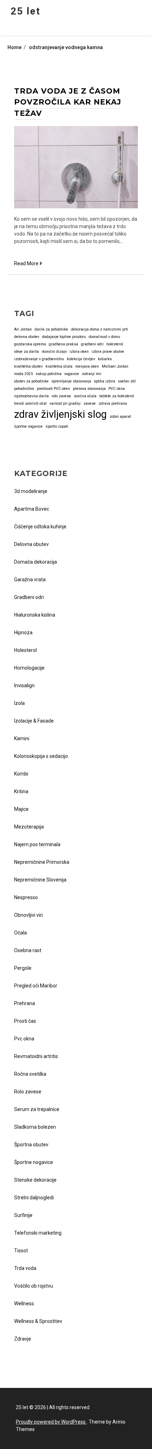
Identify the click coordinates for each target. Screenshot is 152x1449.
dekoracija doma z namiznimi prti (99, 329)
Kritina (21, 791)
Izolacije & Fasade (34, 721)
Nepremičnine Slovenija (40, 880)
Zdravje (22, 1339)
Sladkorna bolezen (35, 1127)
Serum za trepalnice (36, 1109)
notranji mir (91, 374)
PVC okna (117, 388)
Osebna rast (27, 950)
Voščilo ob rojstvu (33, 1286)
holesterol (114, 344)
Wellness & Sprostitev (38, 1321)
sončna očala (85, 396)
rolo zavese (61, 396)
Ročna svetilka (30, 1074)
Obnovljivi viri (28, 915)
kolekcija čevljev (81, 359)
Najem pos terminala (37, 844)
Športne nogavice (33, 1162)
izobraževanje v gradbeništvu (39, 359)
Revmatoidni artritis (36, 1056)
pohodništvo (24, 388)
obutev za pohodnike (31, 381)
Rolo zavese (27, 1091)
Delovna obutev (31, 544)
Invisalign (24, 685)
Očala (20, 933)
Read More (28, 263)
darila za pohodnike (51, 329)
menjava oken (87, 366)
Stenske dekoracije (35, 1180)
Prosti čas (25, 1021)
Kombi (21, 774)
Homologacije (29, 668)
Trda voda (25, 1268)
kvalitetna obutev (28, 366)
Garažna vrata (30, 579)
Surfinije (23, 1215)
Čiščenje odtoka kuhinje (40, 526)
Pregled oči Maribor (35, 985)
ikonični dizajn (54, 351)
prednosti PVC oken (53, 388)
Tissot (21, 1250)
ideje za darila (26, 351)
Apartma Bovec (31, 509)
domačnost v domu (104, 336)
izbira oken (79, 351)
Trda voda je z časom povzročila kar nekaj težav (67, 102)
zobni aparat (120, 416)
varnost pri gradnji (65, 403)
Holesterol (25, 650)
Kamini (21, 738)
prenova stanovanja (89, 388)
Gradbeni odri (29, 597)
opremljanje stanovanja (71, 381)
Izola (19, 703)
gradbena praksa (63, 344)
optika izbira (104, 381)
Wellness (24, 1303)
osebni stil (127, 381)
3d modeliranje (30, 491)
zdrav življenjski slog (60, 414)
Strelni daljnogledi (34, 1197)
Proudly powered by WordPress (51, 1422)
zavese (89, 403)
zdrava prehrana (113, 403)
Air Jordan (23, 329)
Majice (21, 809)
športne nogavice (28, 426)
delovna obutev (26, 336)
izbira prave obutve (108, 351)
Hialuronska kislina (34, 615)
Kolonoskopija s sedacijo (41, 756)
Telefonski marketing (38, 1233)
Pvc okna (24, 1038)
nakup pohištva (49, 374)
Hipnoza (23, 632)
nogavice (71, 374)
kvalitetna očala (59, 366)
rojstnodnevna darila (31, 396)
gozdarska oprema (30, 344)
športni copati (57, 426)
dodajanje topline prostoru (64, 336)
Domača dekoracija (35, 562)
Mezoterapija (29, 827)
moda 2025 (23, 374)
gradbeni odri (92, 344)
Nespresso (26, 897)
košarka (105, 359)
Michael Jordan (115, 366)
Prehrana (24, 1003)
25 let (25, 11)
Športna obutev (31, 1144)
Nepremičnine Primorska (41, 862)
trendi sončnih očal (30, 403)
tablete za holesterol (116, 396)
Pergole (22, 968)
